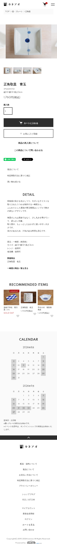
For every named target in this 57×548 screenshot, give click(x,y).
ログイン (28, 519)
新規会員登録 (28, 514)
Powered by (20, 543)
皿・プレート (17, 12)
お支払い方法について (28, 475)
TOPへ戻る (28, 437)
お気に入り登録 (30, 133)
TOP (7, 12)
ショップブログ (28, 494)
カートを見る (28, 524)
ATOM (31, 500)
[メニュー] (52, 4)
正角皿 (28, 12)
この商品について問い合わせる (28, 150)
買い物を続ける (14, 182)
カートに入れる (31, 123)
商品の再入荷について (28, 143)
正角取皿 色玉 (14, 262)
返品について (13, 169)
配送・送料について (28, 464)
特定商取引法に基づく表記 (18, 176)
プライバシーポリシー (28, 486)
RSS (24, 500)
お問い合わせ (28, 530)
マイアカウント (28, 508)
